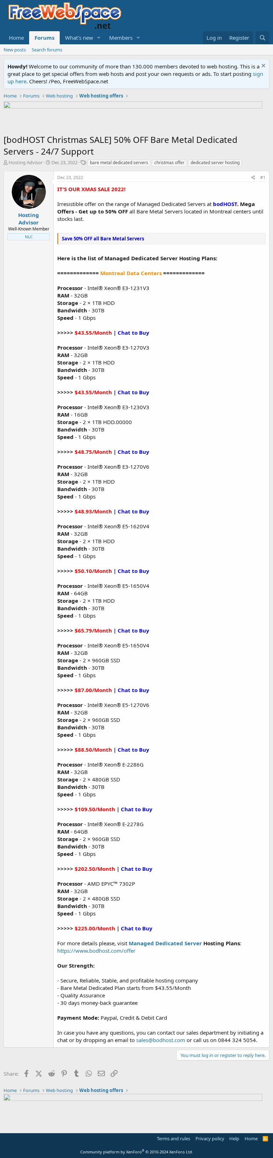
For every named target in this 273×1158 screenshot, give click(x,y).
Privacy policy (210, 1138)
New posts (15, 49)
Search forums (47, 49)
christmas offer (169, 163)
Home (16, 37)
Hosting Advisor (26, 162)
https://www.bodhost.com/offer (96, 950)
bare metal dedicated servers (119, 163)
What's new (79, 37)
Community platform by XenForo (136, 1151)
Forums (44, 37)
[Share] (253, 178)
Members (121, 37)
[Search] (262, 37)
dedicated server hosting (215, 163)
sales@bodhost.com (160, 1039)
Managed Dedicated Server (165, 943)
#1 (263, 177)
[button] (99, 37)
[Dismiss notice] (262, 66)
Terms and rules (173, 1138)
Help (234, 1138)
